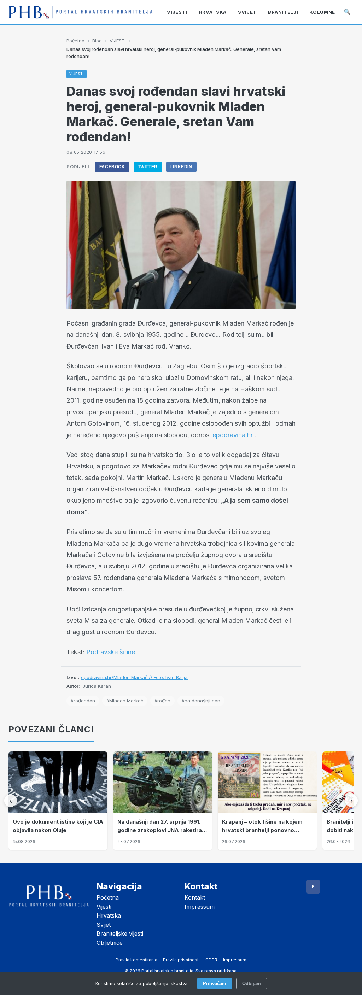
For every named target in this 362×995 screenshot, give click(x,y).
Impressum (200, 906)
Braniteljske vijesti (120, 933)
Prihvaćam (214, 983)
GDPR (211, 959)
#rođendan (83, 700)
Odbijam (251, 983)
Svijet (104, 924)
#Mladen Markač (124, 700)
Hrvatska (109, 915)
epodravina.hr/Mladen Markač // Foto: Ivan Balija (134, 677)
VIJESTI (118, 40)
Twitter (148, 166)
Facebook (112, 166)
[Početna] (80, 12)
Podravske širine (110, 652)
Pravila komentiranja (136, 959)
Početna (75, 40)
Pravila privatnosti (181, 959)
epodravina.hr (232, 435)
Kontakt (195, 897)
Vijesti (104, 906)
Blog (97, 40)
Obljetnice (110, 942)
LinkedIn (181, 166)
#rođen (162, 700)
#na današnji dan (201, 700)
